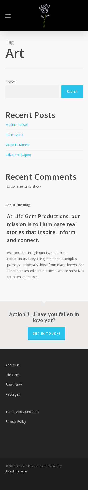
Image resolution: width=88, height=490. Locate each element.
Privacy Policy (15, 421)
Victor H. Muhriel (17, 144)
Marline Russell (16, 124)
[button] (8, 16)
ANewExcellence (16, 471)
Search (10, 82)
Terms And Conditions (22, 411)
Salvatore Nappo (18, 154)
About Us (12, 365)
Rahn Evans (14, 134)
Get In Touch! (46, 333)
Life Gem (12, 375)
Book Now (13, 384)
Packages (12, 394)
